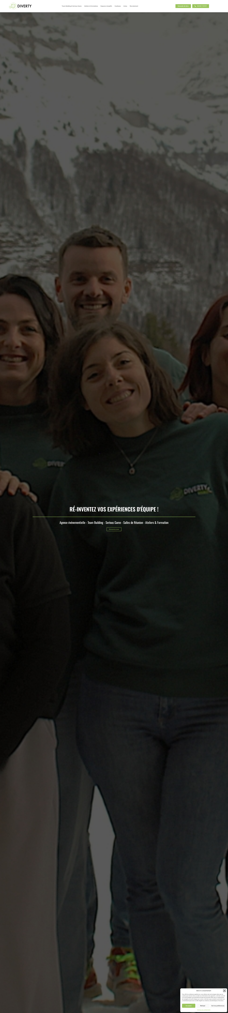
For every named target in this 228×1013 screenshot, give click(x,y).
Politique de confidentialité (203, 1010)
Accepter (189, 1006)
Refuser (202, 1006)
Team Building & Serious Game (72, 6)
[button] (224, 991)
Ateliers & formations (91, 6)
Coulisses (118, 6)
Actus (125, 6)
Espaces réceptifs (106, 6)
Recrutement (134, 6)
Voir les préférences (217, 1006)
